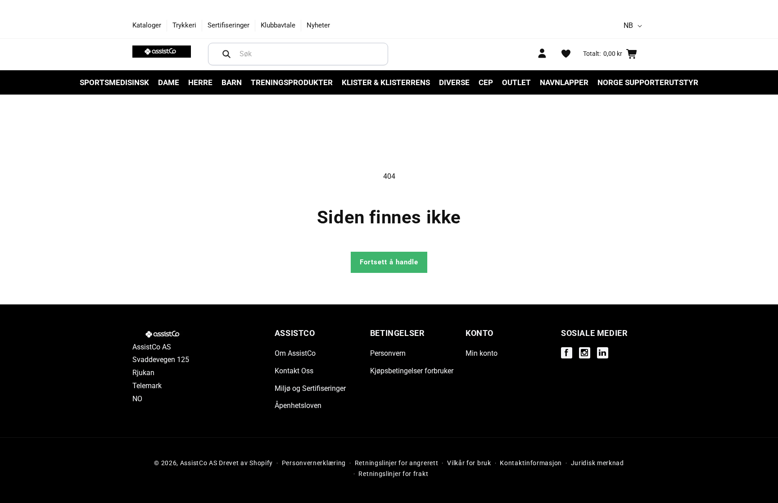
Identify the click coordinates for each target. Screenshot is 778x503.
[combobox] (298, 54)
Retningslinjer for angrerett (397, 463)
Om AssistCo (295, 353)
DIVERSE (454, 82)
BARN (232, 82)
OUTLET (516, 82)
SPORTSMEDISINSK (114, 82)
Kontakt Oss (294, 371)
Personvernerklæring (314, 463)
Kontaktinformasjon (531, 463)
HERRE (200, 82)
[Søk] (226, 54)
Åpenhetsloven (298, 405)
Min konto (482, 353)
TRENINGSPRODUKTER (292, 82)
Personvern (388, 353)
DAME (168, 82)
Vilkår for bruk (469, 463)
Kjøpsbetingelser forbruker (411, 371)
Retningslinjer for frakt (393, 473)
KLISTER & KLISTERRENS (386, 82)
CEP (486, 82)
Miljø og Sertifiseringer (310, 388)
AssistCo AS (198, 463)
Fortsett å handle (389, 262)
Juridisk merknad (597, 463)
